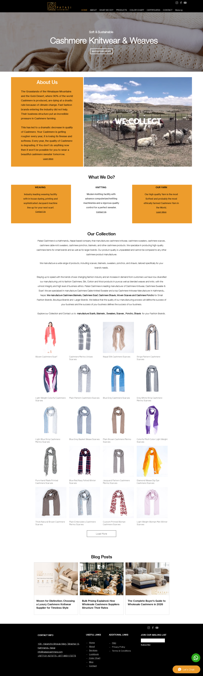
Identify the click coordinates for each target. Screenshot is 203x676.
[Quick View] (50, 337)
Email (143, 638)
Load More (101, 533)
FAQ (114, 643)
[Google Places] (188, 2)
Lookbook (94, 654)
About (92, 646)
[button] (101, 51)
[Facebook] (181, 2)
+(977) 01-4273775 (47, 655)
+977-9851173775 (67, 655)
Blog (91, 662)
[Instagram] (177, 2)
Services (93, 650)
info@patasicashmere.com (50, 651)
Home (92, 642)
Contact (93, 666)
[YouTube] (185, 2)
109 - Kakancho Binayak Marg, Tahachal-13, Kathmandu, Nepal (59, 645)
